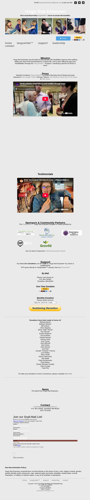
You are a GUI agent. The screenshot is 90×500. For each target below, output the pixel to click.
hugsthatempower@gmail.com (50, 2)
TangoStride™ (42, 15)
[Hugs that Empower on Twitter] (83, 3)
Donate (64, 38)
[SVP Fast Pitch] (25, 243)
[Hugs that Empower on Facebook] (75, 3)
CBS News (46, 79)
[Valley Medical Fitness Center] (26, 235)
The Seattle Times (29, 77)
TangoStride (35, 75)
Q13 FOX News (71, 77)
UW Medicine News (57, 77)
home (8, 43)
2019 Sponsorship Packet (55, 251)
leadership (58, 43)
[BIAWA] (72, 236)
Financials (65, 267)
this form (68, 374)
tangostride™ (25, 43)
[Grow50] (47, 247)
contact (9, 46)
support (43, 43)
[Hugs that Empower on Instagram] (79, 3)
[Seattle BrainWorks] (48, 238)
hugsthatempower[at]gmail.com (45, 407)
